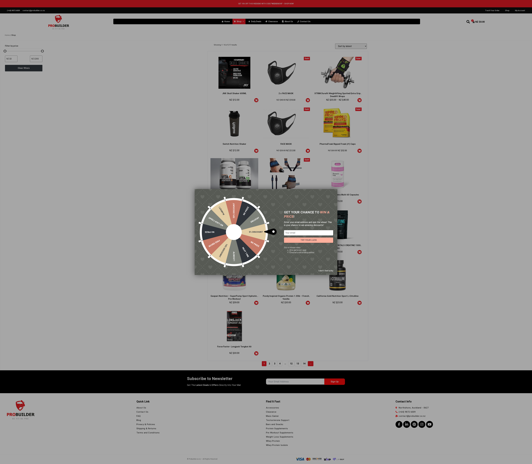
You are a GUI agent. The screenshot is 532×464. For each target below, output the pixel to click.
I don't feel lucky (325, 270)
